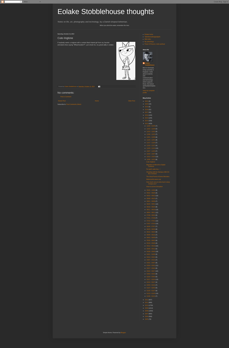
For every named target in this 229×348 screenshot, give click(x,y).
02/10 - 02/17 (151, 282)
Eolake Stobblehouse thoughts (105, 12)
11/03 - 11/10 (151, 148)
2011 (147, 302)
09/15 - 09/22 (151, 196)
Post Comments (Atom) (73, 104)
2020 (147, 104)
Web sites (148, 39)
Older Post (131, 101)
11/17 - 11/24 (151, 142)
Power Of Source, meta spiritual (155, 44)
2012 (147, 300)
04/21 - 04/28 (151, 254)
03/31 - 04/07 (151, 263)
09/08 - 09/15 (151, 198)
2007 (147, 314)
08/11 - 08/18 (151, 209)
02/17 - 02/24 (151, 279)
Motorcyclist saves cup (153, 179)
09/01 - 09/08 (151, 201)
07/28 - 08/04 (151, 215)
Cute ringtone (150, 162)
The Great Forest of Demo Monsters (157, 176)
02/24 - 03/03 (151, 277)
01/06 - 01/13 (151, 296)
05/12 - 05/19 (151, 246)
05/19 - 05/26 (151, 243)
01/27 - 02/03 (151, 288)
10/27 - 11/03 (151, 151)
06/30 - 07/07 (151, 226)
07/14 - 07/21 (151, 221)
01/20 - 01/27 (151, 291)
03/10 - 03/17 (151, 271)
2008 (147, 311)
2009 (147, 308)
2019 (147, 107)
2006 (147, 316)
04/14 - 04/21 (151, 257)
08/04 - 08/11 (151, 212)
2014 (147, 121)
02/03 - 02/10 (151, 285)
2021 (147, 101)
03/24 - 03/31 (151, 265)
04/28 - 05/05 (151, 251)
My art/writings (149, 42)
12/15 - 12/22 (151, 131)
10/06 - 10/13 (151, 159)
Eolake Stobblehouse (149, 64)
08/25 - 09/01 (151, 204)
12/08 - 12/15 (151, 134)
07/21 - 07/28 (151, 218)
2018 (147, 109)
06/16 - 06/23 (151, 232)
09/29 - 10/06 (151, 190)
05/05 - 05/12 (151, 249)
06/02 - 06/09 (151, 237)
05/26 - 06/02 (151, 240)
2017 (147, 112)
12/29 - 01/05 (151, 126)
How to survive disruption (154, 186)
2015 (147, 118)
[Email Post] (99, 86)
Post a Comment (65, 97)
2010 (147, 305)
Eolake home (149, 34)
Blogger (123, 332)
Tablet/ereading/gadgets (152, 37)
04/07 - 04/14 (151, 260)
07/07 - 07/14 (151, 223)
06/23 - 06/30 (151, 229)
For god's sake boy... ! (153, 169)
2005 (147, 319)
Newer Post (62, 101)
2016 (147, 115)
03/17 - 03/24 (151, 268)
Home (97, 101)
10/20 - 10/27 (151, 154)
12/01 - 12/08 (151, 137)
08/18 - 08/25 (151, 207)
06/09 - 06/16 (151, 235)
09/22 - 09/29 (151, 193)
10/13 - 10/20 (151, 156)
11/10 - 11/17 (151, 145)
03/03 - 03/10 (151, 274)
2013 (147, 123)
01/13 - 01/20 (151, 293)
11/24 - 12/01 (151, 140)
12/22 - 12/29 (151, 129)
